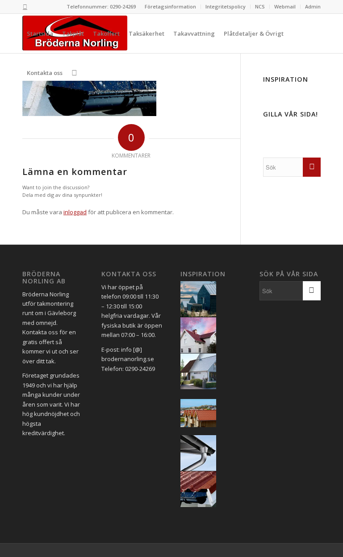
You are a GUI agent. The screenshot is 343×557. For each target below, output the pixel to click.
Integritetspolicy (225, 6)
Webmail (285, 6)
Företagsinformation (170, 6)
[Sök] (74, 72)
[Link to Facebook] (25, 6)
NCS (260, 6)
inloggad (75, 212)
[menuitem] (170, 6)
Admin (313, 6)
